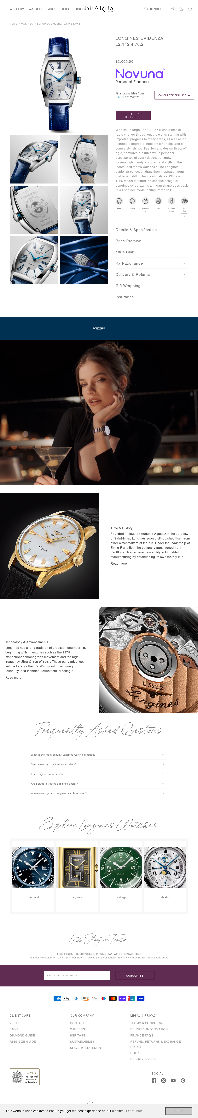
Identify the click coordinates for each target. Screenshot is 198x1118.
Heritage (121, 897)
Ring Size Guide (23, 1041)
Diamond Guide (22, 1035)
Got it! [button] (178, 1111)
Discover (83, 9)
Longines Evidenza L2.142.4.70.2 (58, 23)
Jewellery (15, 9)
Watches (36, 9)
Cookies (137, 1053)
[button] (152, 9)
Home (13, 23)
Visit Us (16, 1023)
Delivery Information (149, 1029)
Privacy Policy (143, 1059)
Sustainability (82, 1041)
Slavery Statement (86, 1048)
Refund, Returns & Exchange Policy (155, 1044)
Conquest (32, 897)
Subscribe (134, 975)
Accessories (59, 9)
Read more (119, 563)
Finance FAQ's (142, 1035)
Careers (77, 1029)
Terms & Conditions (147, 1023)
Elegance (77, 897)
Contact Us (80, 1023)
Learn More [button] (134, 1111)
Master (165, 897)
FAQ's (14, 1029)
